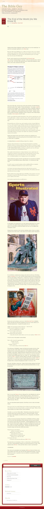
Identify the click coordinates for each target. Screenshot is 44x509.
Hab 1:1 (14, 356)
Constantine (13, 276)
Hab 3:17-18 (28, 439)
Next (39, 460)
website (24, 48)
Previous (5, 460)
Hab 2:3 (26, 345)
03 (4, 21)
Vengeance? (9, 480)
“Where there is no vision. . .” (12, 473)
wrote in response (15, 113)
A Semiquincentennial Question (12, 474)
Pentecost (17, 394)
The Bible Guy (12, 6)
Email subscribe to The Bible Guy (12, 500)
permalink (14, 456)
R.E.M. (15, 444)
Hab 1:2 (37, 357)
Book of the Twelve (30, 321)
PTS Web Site (9, 493)
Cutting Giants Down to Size (12, 478)
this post (28, 450)
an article (37, 107)
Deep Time (9, 476)
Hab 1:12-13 (37, 334)
